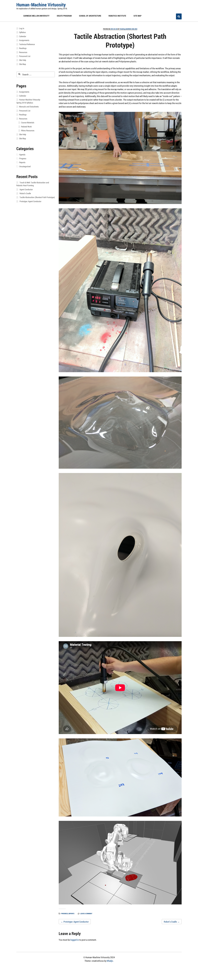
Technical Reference (27, 44)
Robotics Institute (117, 15)
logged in (74, 939)
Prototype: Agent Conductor (75, 921)
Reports (71, 913)
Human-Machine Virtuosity (41, 4)
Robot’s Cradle (172, 921)
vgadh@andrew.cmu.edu (128, 29)
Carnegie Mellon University (36, 15)
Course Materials (27, 122)
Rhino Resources (27, 130)
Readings (23, 48)
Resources (23, 52)
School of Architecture (90, 15)
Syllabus (22, 32)
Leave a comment (86, 913)
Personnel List (24, 56)
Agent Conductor (26, 189)
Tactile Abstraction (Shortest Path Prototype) (37, 197)
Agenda (22, 154)
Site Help (22, 60)
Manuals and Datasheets (29, 106)
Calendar (22, 36)
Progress (64, 913)
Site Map (137, 15)
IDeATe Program (64, 15)
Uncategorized (25, 166)
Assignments (24, 40)
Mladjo (110, 960)
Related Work (26, 126)
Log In (21, 28)
